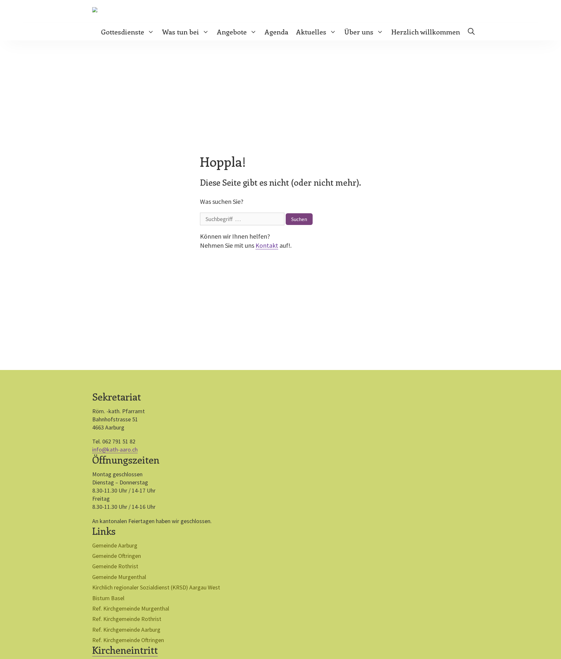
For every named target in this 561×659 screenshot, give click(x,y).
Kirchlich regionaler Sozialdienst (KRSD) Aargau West (156, 587)
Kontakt (267, 245)
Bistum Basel (108, 598)
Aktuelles (311, 31)
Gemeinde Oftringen (116, 556)
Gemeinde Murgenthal (119, 577)
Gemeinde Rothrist (115, 566)
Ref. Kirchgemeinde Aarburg (126, 629)
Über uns (358, 31)
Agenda (276, 31)
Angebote (232, 31)
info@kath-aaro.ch (115, 449)
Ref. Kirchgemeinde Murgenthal (130, 608)
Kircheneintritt (125, 649)
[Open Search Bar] (471, 31)
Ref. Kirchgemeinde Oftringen (128, 640)
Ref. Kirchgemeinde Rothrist (126, 619)
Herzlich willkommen (425, 31)
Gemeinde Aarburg (114, 545)
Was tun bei (180, 31)
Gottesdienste (122, 31)
